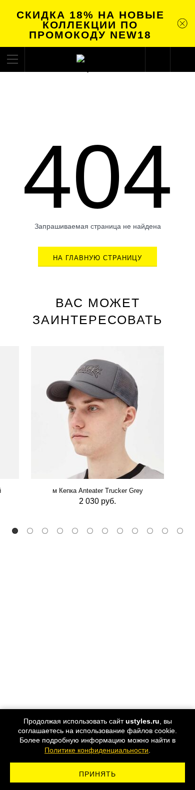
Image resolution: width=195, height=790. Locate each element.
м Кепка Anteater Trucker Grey (97, 490)
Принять (97, 774)
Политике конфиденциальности (96, 750)
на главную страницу (97, 258)
